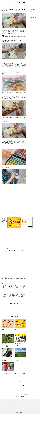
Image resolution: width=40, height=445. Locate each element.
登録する (26, 386)
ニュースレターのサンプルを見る (33, 17)
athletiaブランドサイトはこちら (14, 295)
